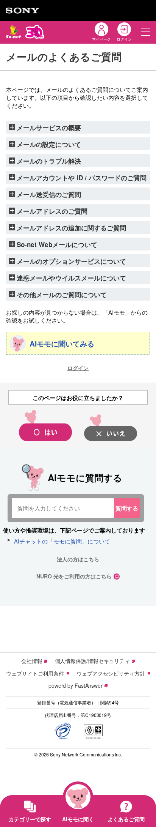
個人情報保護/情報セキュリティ (92, 661)
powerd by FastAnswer (75, 685)
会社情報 (31, 661)
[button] (145, 31)
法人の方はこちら (78, 559)
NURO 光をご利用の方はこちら (74, 576)
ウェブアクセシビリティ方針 (110, 673)
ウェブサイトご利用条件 (35, 673)
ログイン (78, 368)
